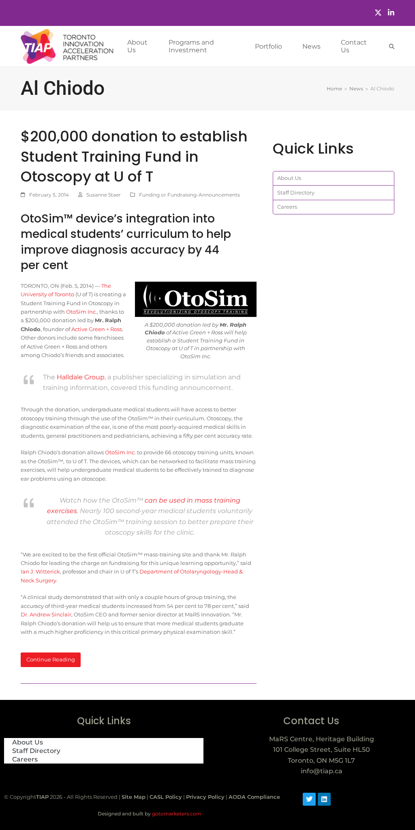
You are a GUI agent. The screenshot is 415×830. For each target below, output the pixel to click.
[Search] (391, 46)
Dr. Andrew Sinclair (46, 614)
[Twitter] (378, 12)
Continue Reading (50, 659)
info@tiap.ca (321, 771)
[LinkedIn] (391, 12)
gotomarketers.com (176, 814)
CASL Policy (166, 797)
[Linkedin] (324, 799)
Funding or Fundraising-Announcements (189, 195)
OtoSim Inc (81, 311)
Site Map (133, 797)
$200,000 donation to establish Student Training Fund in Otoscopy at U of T (134, 156)
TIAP (42, 797)
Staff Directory (295, 192)
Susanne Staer (103, 195)
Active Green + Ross (96, 329)
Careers (287, 206)
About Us (289, 178)
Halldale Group (81, 377)
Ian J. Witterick (40, 571)
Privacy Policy (205, 797)
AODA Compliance (254, 797)
